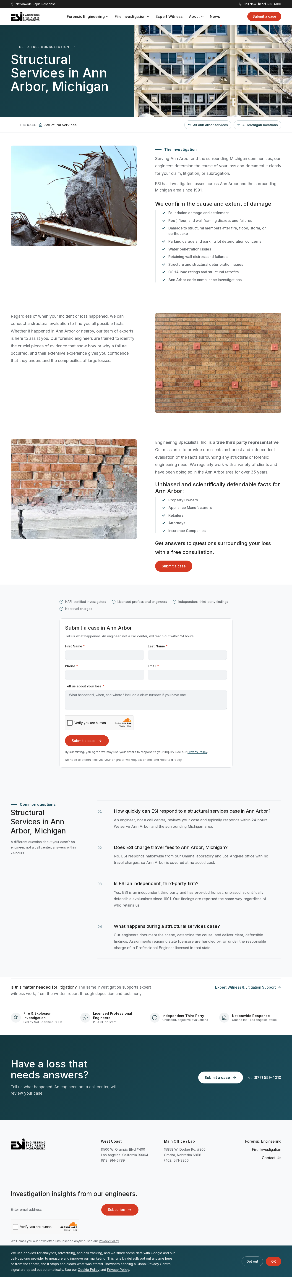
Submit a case (264, 16)
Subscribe (116, 1209)
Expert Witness (169, 16)
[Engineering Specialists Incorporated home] (25, 16)
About (194, 16)
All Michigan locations (260, 125)
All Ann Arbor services (210, 125)
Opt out (252, 1261)
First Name (75, 646)
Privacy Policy (197, 752)
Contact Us (271, 1157)
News (215, 16)
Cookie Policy (88, 1269)
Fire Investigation (130, 16)
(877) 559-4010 (267, 1077)
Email (153, 666)
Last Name (158, 646)
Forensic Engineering (85, 16)
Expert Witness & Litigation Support (245, 987)
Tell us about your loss (84, 686)
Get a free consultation (44, 47)
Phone (71, 666)
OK (273, 1261)
